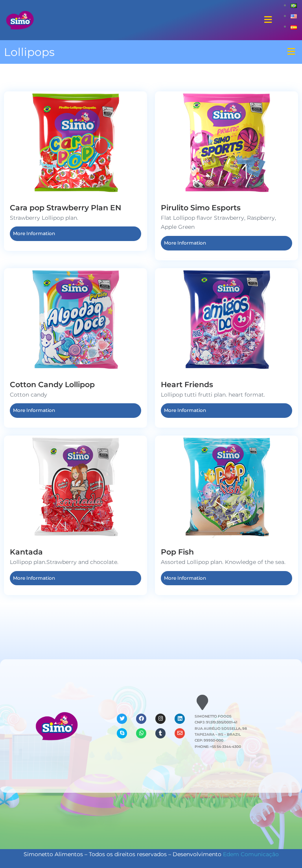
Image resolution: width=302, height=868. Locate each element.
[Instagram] (160, 719)
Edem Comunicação (251, 854)
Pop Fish (177, 551)
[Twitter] (122, 719)
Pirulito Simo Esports (201, 207)
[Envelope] (180, 733)
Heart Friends (187, 384)
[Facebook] (141, 719)
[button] (268, 20)
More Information (34, 233)
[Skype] (122, 733)
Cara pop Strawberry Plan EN (65, 207)
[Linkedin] (180, 719)
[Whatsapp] (141, 733)
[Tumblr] (160, 733)
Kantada (26, 551)
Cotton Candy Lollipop (52, 384)
